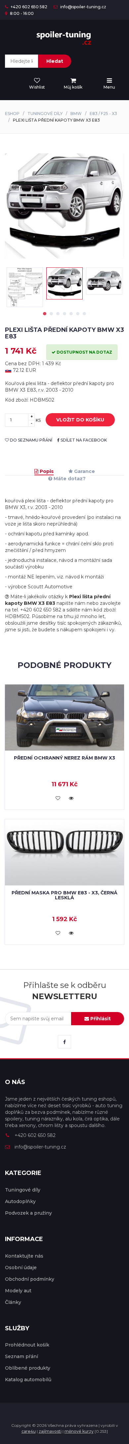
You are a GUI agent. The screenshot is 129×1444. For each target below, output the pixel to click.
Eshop (12, 113)
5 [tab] (71, 313)
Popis (46, 471)
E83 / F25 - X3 (103, 113)
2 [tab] (51, 313)
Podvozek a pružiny (28, 1213)
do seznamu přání (30, 440)
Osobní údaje (21, 1267)
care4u (29, 1431)
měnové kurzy (79, 1431)
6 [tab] (77, 313)
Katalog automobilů (28, 1380)
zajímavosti (50, 1431)
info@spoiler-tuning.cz (82, 6)
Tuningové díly (45, 113)
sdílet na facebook (83, 440)
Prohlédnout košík (27, 1345)
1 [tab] (44, 313)
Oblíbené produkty (27, 1368)
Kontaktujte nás (24, 1256)
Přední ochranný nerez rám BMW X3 (64, 758)
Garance (84, 471)
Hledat (54, 61)
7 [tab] (84, 313)
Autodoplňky (20, 1201)
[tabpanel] (64, 283)
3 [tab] (58, 313)
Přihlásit (100, 1019)
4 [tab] (64, 313)
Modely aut (18, 1291)
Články (13, 1302)
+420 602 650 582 (28, 6)
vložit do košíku (80, 420)
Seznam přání (21, 1356)
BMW (76, 113)
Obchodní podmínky (29, 1279)
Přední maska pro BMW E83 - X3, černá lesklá (64, 895)
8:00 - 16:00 (21, 13)
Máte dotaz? (69, 479)
